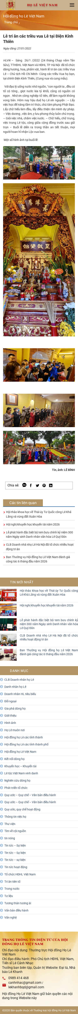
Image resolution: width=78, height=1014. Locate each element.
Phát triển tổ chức (15, 787)
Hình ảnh (10, 722)
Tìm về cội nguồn (15, 831)
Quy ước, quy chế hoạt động (22, 809)
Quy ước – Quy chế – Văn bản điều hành (30, 795)
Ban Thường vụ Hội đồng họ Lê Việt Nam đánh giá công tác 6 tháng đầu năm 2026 (49, 652)
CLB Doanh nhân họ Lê (19, 679)
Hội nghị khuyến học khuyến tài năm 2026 (33, 524)
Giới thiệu (10, 715)
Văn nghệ (10, 917)
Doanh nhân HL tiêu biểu (20, 694)
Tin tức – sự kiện (15, 859)
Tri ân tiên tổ (12, 881)
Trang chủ (11, 22)
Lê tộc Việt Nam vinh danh (21, 773)
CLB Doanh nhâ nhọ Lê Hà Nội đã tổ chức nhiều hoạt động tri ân (49, 637)
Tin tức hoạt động (15, 867)
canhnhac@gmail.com (24, 983)
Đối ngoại (10, 701)
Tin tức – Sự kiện (15, 845)
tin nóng (9, 838)
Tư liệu (8, 896)
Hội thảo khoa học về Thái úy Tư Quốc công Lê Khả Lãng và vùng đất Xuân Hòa (49, 592)
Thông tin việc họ (15, 816)
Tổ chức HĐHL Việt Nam (20, 874)
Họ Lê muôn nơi (14, 730)
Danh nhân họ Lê (15, 686)
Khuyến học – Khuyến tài (20, 766)
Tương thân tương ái (17, 903)
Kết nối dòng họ (14, 759)
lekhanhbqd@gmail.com (26, 987)
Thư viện (9, 824)
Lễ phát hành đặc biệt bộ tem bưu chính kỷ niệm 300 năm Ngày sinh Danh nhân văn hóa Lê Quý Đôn (49, 624)
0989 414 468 (18, 978)
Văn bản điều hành (16, 910)
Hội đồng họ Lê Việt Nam (20, 751)
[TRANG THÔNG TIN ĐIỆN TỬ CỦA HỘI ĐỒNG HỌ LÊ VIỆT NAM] (10, 5)
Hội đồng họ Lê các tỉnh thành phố (26, 744)
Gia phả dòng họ (15, 708)
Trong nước (11, 888)
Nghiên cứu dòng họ (17, 780)
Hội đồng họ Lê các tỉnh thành (23, 737)
